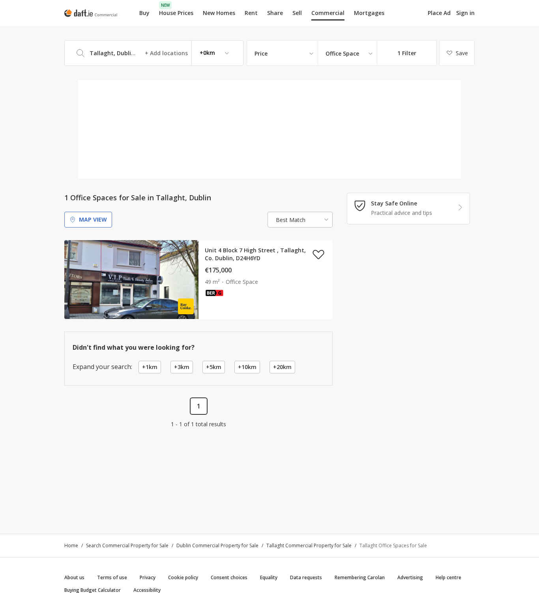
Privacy (147, 577)
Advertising (410, 577)
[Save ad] (318, 254)
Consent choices (229, 577)
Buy (144, 13)
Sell (297, 13)
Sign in (465, 13)
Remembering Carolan (360, 577)
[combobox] (153, 53)
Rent (251, 13)
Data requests (306, 577)
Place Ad (439, 13)
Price (261, 53)
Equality (268, 577)
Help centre (448, 577)
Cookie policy (183, 577)
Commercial (327, 13)
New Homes (219, 13)
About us (74, 577)
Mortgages (369, 13)
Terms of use (112, 577)
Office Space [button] (342, 53)
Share (275, 13)
